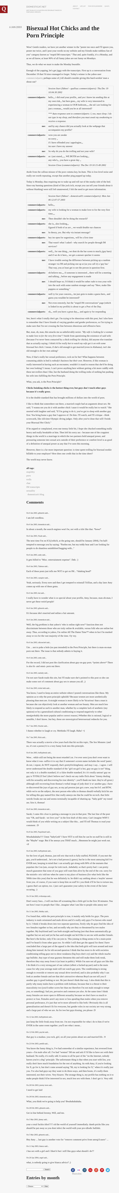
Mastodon (76, 1173)
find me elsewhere (95, 6)
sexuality (30, 490)
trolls (28, 479)
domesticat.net (36, 7)
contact (76, 8)
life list (83, 6)
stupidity (30, 472)
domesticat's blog (36, 494)
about (75, 6)
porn (28, 475)
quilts (107, 6)
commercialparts (34, 78)
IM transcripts (33, 487)
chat (28, 483)
